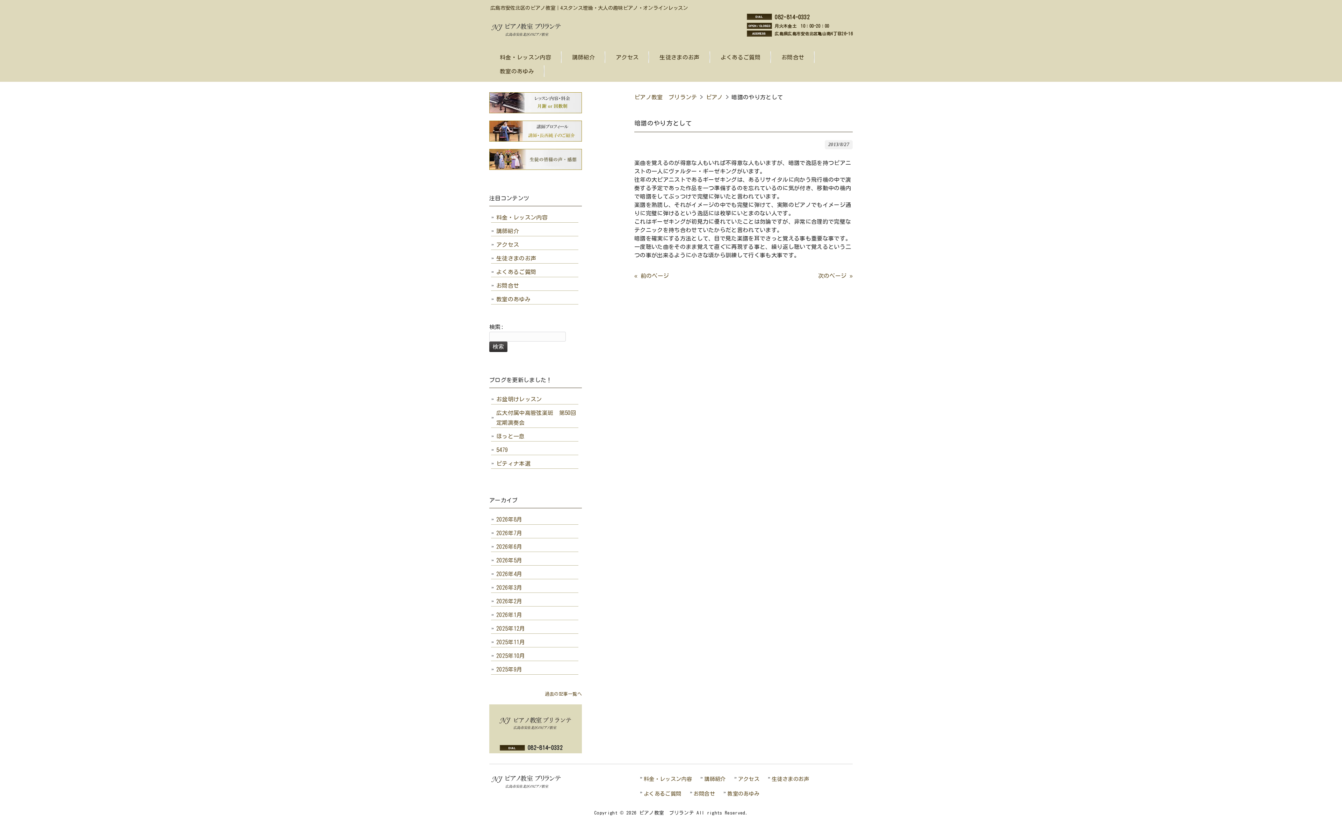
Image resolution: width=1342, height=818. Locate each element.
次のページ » (835, 276)
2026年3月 (509, 587)
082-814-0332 (792, 17)
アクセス (507, 244)
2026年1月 (509, 615)
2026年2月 (509, 601)
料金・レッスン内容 (522, 217)
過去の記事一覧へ (563, 694)
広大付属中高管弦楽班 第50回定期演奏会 (536, 417)
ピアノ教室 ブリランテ (665, 97)
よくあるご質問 (516, 272)
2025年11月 (510, 642)
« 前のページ (651, 276)
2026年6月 (509, 547)
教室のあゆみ (513, 299)
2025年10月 (510, 656)
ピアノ (714, 97)
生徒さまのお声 (516, 258)
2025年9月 (509, 669)
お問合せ (507, 285)
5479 (502, 450)
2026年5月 (509, 560)
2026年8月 (509, 519)
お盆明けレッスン (519, 399)
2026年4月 (509, 574)
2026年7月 (509, 533)
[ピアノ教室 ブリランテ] (528, 35)
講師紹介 (507, 231)
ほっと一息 (510, 436)
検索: (496, 327)
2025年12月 (510, 628)
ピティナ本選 (513, 463)
